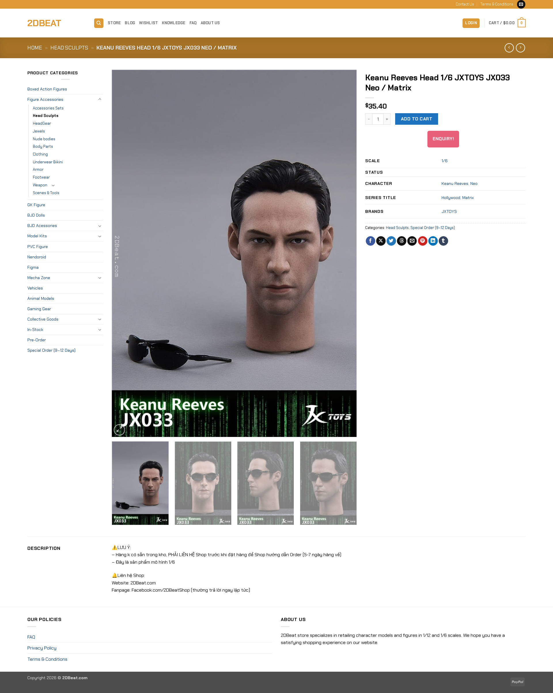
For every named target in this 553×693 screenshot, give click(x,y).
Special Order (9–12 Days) (51, 350)
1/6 (445, 160)
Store (114, 22)
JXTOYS (449, 211)
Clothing (40, 154)
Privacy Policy (41, 648)
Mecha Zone (38, 277)
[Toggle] (99, 99)
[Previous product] (520, 47)
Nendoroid (36, 257)
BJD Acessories (42, 225)
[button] (471, 23)
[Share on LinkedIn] (433, 241)
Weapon (40, 185)
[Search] (98, 23)
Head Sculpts (69, 47)
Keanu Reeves (455, 183)
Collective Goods (42, 319)
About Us (210, 22)
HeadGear (42, 123)
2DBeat (44, 23)
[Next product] (509, 47)
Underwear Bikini (48, 162)
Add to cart (416, 119)
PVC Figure (37, 246)
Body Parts (43, 146)
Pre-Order (36, 339)
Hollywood (451, 197)
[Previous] (124, 253)
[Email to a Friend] (412, 241)
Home (34, 47)
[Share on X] (381, 241)
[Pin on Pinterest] (422, 241)
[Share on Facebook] (370, 241)
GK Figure (36, 204)
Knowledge (173, 22)
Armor (38, 169)
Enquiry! (443, 139)
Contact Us (465, 4)
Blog (130, 22)
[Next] (344, 253)
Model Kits (37, 235)
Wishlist (148, 22)
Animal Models (40, 298)
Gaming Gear (39, 308)
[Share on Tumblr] (443, 241)
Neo (474, 183)
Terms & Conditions (496, 4)
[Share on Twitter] (391, 241)
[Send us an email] (521, 4)
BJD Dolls (36, 215)
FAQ (193, 22)
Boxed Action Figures (47, 89)
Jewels (39, 131)
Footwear (41, 177)
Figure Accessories (45, 99)
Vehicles (35, 288)
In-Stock (35, 329)
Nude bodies (44, 139)
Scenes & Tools (46, 192)
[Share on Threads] (401, 241)
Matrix (468, 197)
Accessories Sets (48, 108)
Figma (33, 267)
